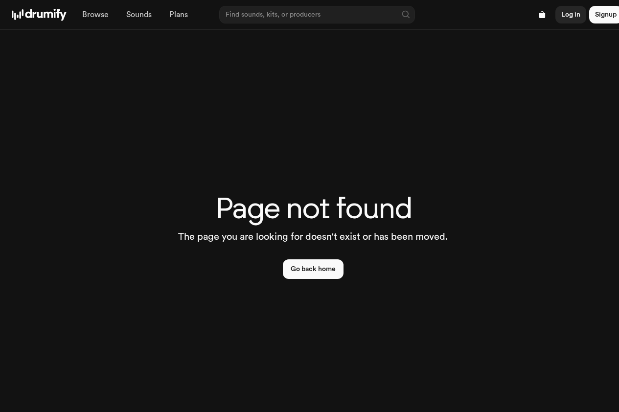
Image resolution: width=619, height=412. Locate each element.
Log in (570, 14)
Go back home (313, 269)
